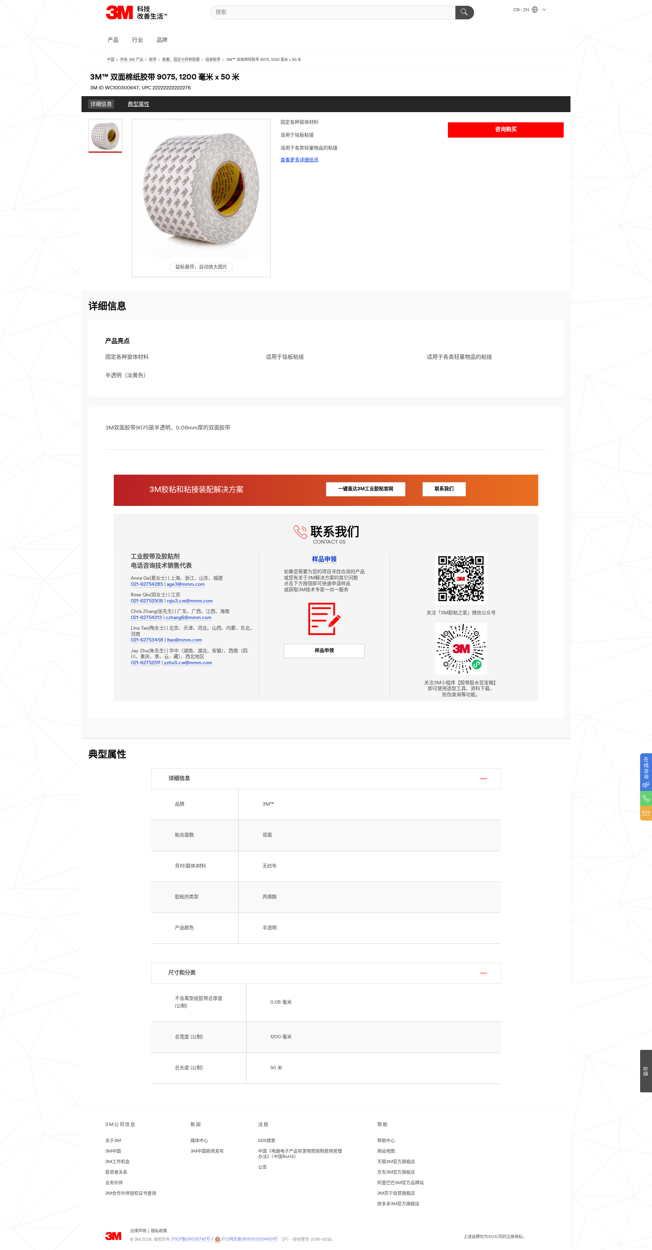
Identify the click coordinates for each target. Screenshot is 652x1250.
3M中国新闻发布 (207, 1151)
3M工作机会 (117, 1162)
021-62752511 (145, 663)
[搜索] (464, 12)
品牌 (162, 40)
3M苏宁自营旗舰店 (396, 1193)
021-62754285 (147, 584)
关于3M (113, 1141)
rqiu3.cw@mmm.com (190, 601)
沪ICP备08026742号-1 (192, 1239)
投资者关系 (116, 1172)
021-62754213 (146, 617)
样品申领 (324, 650)
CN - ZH (521, 10)
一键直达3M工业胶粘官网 (365, 489)
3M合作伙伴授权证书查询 (130, 1193)
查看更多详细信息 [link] (299, 160)
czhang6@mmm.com (189, 617)
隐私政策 (159, 1231)
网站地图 (386, 1151)
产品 (113, 40)
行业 (137, 40)
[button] (201, 188)
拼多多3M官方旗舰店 (398, 1204)
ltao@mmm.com (184, 640)
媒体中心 (199, 1141)
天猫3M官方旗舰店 (396, 1162)
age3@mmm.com (186, 584)
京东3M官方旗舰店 (396, 1172)
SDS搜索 (266, 1141)
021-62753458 (147, 640)
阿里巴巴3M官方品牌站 (400, 1183)
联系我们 (444, 489)
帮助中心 (386, 1141)
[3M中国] (145, 12)
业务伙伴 (114, 1183)
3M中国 (113, 1151)
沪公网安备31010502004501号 (249, 1239)
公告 (262, 1167)
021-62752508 (147, 601)
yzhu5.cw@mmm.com (188, 663)
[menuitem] (101, 104)
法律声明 (138, 1231)
